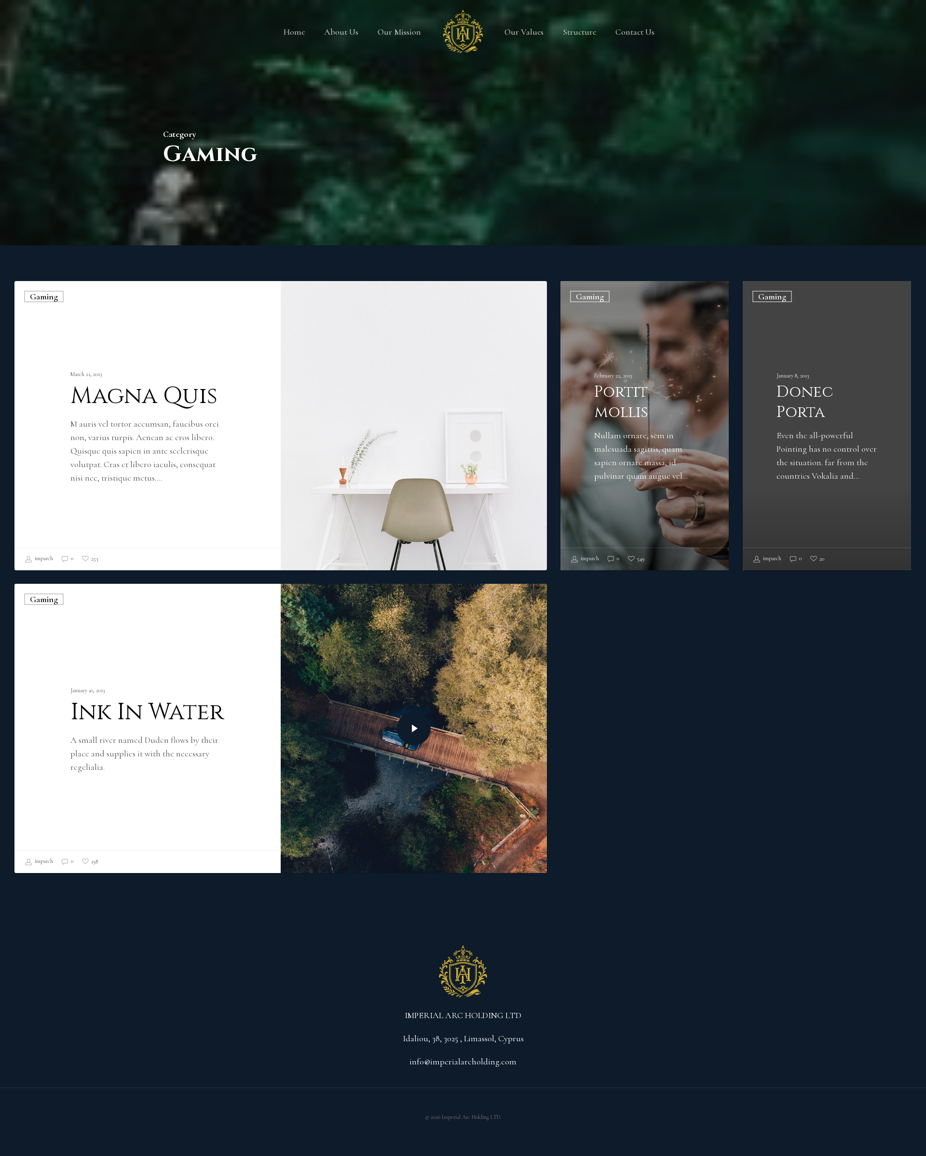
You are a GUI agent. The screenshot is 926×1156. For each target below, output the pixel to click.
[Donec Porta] (827, 425)
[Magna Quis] (147, 425)
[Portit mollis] (644, 425)
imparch (43, 558)
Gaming (44, 296)
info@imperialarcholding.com (463, 1061)
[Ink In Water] (147, 728)
